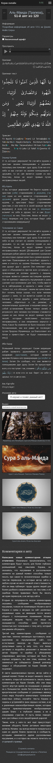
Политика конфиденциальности (32, 753)
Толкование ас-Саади (12, 227)
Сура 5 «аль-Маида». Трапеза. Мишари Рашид (27, 474)
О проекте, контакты (26, 748)
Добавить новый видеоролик (14, 407)
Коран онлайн (8, 3)
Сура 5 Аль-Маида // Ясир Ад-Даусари (27, 507)
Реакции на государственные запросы (21, 752)
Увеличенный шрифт (15, 39)
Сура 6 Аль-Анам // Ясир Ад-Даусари (26, 541)
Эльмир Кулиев (9, 157)
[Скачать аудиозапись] (49, 49)
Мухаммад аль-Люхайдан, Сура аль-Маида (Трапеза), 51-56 (26, 441)
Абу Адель (7, 186)
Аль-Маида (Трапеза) (26, 12)
